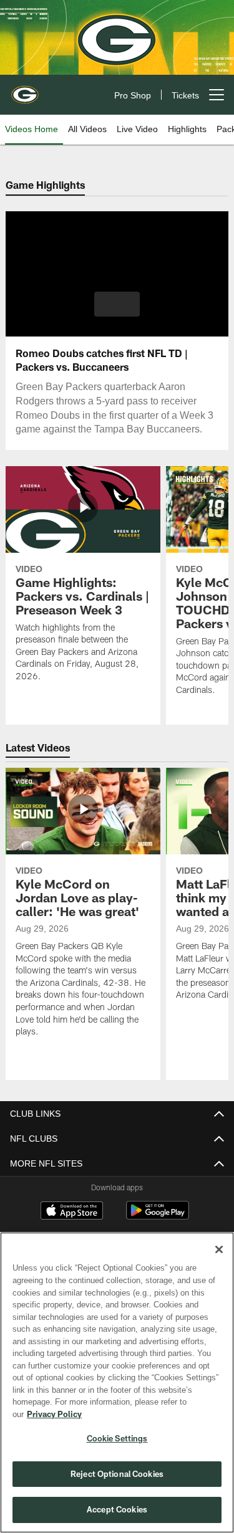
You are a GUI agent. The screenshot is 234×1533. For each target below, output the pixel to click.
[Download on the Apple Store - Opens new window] (71, 1212)
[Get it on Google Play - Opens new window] (157, 1216)
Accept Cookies (117, 1509)
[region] (117, 1388)
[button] (117, 304)
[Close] (219, 1262)
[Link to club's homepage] (25, 90)
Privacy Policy (150, 1414)
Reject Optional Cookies (117, 1474)
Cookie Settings (117, 1438)
